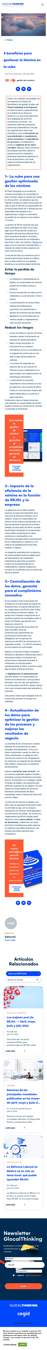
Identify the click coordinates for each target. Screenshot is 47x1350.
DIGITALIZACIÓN (14, 1162)
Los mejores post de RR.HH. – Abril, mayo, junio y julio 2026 (21, 1021)
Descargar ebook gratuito (16, 888)
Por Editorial (12, 1032)
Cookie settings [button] (10, 1344)
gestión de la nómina (25, 80)
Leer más (10, 1051)
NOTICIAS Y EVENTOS (16, 1013)
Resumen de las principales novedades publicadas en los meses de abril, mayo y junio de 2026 (23, 1098)
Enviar (23, 1286)
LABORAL (11, 1086)
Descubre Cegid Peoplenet (16, 468)
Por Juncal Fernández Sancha (19, 1108)
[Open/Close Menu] (42, 4)
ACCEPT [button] (22, 1344)
